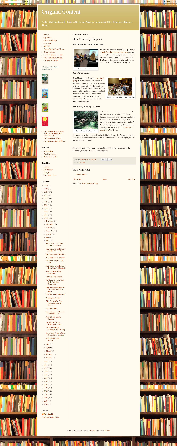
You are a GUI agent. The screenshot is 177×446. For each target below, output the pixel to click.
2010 (46, 378)
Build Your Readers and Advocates (115, 52)
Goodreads (47, 43)
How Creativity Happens (54, 276)
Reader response (49, 52)
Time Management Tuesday (53, 57)
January (49, 357)
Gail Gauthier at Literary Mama (54, 141)
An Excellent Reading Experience (53, 272)
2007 (46, 388)
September (50, 231)
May (48, 344)
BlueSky (46, 35)
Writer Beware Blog (50, 157)
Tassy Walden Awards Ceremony (53, 318)
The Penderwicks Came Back (56, 254)
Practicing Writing (50, 154)
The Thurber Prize (50, 175)
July (47, 237)
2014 (46, 365)
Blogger (107, 430)
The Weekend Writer (51, 60)
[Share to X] (106, 159)
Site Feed (47, 46)
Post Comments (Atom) (90, 183)
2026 (46, 185)
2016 (46, 218)
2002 (46, 404)
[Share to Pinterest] (111, 159)
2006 (46, 391)
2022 (46, 198)
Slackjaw (47, 172)
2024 (46, 192)
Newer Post (77, 179)
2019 (46, 208)
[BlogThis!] (104, 159)
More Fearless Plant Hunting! (52, 339)
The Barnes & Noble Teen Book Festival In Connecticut (55, 282)
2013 (46, 368)
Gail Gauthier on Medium (52, 138)
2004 (46, 397)
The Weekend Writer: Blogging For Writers (54, 323)
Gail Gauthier (49, 414)
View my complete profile (50, 417)
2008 (46, 384)
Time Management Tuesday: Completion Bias (55, 313)
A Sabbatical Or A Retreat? (55, 257)
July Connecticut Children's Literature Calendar (55, 244)
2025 (46, 188)
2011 (46, 375)
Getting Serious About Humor (54, 49)
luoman (92, 430)
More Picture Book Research (55, 294)
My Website (48, 37)
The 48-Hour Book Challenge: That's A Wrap (55, 328)
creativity (82, 163)
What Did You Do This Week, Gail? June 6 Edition (54, 303)
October (49, 227)
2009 (46, 381)
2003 (46, 401)
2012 (46, 371)
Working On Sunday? (53, 298)
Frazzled (46, 167)
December (50, 221)
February (49, 354)
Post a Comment (81, 174)
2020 (46, 205)
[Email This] (102, 159)
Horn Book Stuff (51, 308)
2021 (46, 202)
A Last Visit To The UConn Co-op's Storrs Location (55, 334)
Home (104, 179)
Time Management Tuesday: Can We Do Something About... (55, 289)
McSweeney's (48, 169)
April (48, 347)
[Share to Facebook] (108, 159)
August (49, 234)
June (48, 241)
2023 (46, 195)
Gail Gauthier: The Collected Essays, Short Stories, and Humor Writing (53, 133)
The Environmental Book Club (54, 261)
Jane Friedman (49, 151)
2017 (46, 215)
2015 (46, 361)
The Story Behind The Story (53, 55)
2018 (46, 211)
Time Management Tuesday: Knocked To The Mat (55, 250)
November (50, 224)
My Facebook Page (50, 40)
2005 (46, 394)
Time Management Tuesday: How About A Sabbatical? (55, 267)
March (48, 351)
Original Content (61, 11)
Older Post (131, 179)
